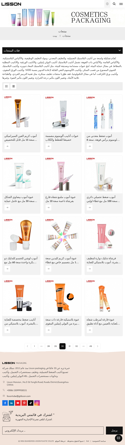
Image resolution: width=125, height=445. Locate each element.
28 (48, 346)
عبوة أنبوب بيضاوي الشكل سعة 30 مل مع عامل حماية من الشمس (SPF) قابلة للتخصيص (19, 199)
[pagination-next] (98, 346)
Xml (87, 441)
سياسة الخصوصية (99, 441)
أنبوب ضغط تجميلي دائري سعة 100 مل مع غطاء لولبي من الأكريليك (102, 199)
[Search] (114, 4)
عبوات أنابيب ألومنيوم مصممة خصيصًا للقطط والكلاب (62, 138)
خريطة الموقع (60, 441)
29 (55, 346)
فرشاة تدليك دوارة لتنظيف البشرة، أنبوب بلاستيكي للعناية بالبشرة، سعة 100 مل (103, 260)
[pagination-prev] (27, 346)
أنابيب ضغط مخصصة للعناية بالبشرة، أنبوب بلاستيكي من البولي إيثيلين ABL (20, 321)
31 (69, 346)
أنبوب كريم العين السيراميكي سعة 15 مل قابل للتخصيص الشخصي (20, 138)
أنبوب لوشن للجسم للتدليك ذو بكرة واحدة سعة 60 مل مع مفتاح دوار (21, 260)
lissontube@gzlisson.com (18, 396)
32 (76, 346)
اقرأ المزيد (7, 146)
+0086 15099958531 (17, 390)
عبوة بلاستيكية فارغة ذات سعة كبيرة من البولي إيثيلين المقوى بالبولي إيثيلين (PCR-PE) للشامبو (62, 321)
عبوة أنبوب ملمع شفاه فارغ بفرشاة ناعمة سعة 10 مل (60, 199)
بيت (55, 36)
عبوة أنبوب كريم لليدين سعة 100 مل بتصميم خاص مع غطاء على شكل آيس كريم (62, 260)
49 (90, 346)
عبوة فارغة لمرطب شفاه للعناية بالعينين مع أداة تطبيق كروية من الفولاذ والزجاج (102, 321)
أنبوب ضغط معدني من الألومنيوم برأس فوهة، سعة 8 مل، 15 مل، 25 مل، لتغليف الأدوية (103, 138)
